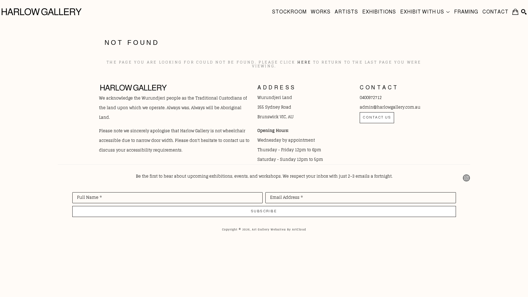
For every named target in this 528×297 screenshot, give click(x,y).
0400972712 (371, 97)
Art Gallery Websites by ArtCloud (279, 229)
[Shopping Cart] (515, 11)
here (304, 62)
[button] (425, 11)
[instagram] (466, 178)
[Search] (524, 12)
